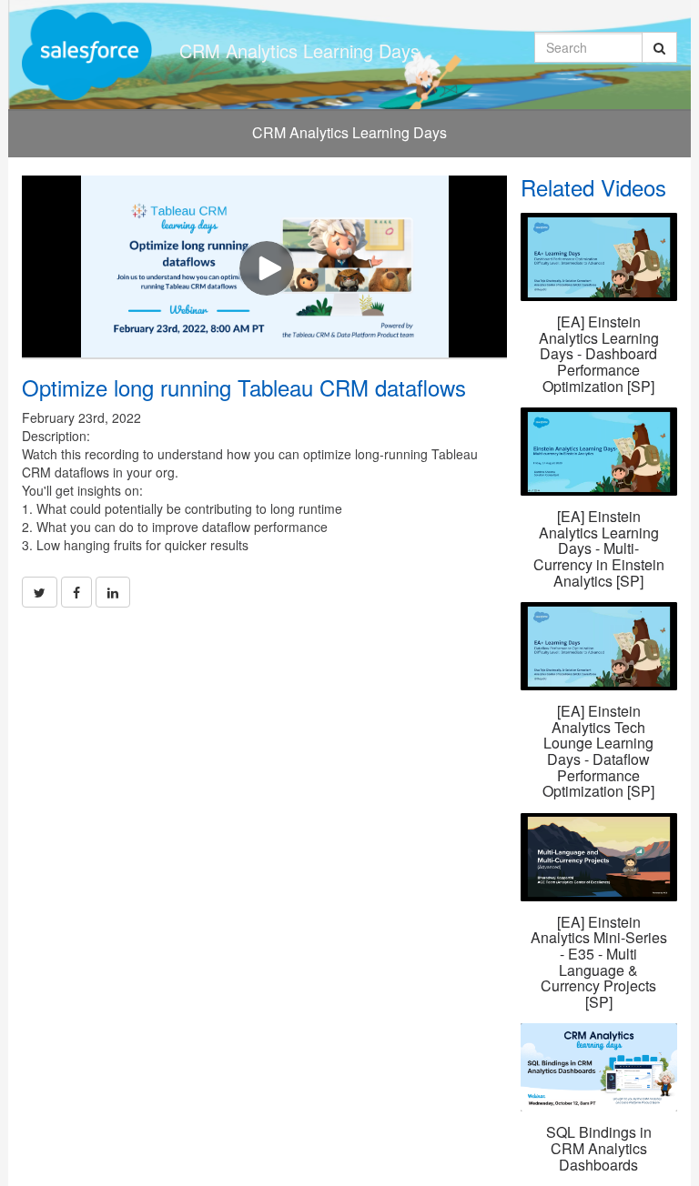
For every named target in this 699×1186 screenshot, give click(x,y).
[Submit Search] (659, 47)
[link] (39, 592)
